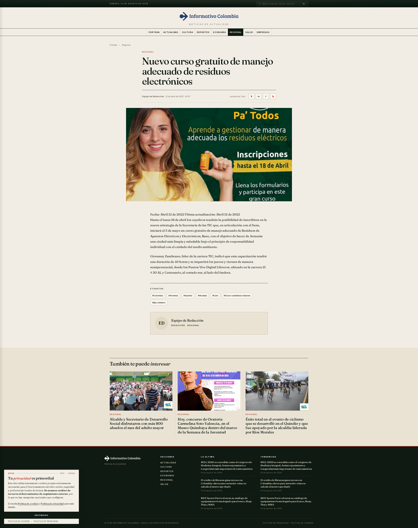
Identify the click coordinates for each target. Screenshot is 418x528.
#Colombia (157, 295)
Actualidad (170, 32)
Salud (249, 32)
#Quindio (188, 295)
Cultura (187, 32)
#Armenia (173, 295)
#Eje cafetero (159, 302)
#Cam (215, 295)
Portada (154, 32)
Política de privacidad (276, 523)
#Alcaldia (202, 295)
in (259, 96)
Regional (235, 32)
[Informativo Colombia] (209, 16)
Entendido (41, 515)
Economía (219, 32)
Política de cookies (302, 523)
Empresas (263, 32)
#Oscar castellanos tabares (237, 295)
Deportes (203, 32)
